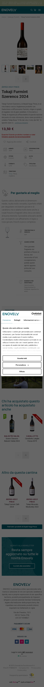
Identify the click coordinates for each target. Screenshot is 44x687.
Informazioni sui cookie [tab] (33, 320)
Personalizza (21, 365)
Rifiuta (22, 371)
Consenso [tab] (7, 320)
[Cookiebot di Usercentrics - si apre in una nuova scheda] (31, 314)
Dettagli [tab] (17, 320)
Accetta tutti (22, 358)
